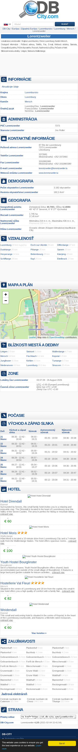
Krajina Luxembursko (30, 41)
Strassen (56, 365)
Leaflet (32, 337)
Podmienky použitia (14, 738)
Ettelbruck (62, 259)
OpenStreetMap (57, 337)
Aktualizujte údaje (10, 86)
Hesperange (6, 254)
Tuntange (56, 360)
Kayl (33, 259)
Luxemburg (30, 97)
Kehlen (29, 360)
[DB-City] (39, 19)
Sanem (60, 249)
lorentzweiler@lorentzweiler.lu (53, 168)
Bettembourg (37, 254)
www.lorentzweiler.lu (48, 173)
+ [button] (5, 294)
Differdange (62, 245)
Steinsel (30, 51)
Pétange (35, 249)
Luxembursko (31, 92)
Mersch (28, 101)
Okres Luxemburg (46, 41)
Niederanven (6, 365)
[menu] (7, 24)
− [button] (5, 300)
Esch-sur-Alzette (39, 245)
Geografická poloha (8, 47)
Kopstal (55, 356)
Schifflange (5, 259)
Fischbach (31, 356)
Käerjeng (61, 254)
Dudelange (5, 249)
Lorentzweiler (39, 36)
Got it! (62, 743)
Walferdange (40, 51)
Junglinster (5, 360)
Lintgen (24, 51)
